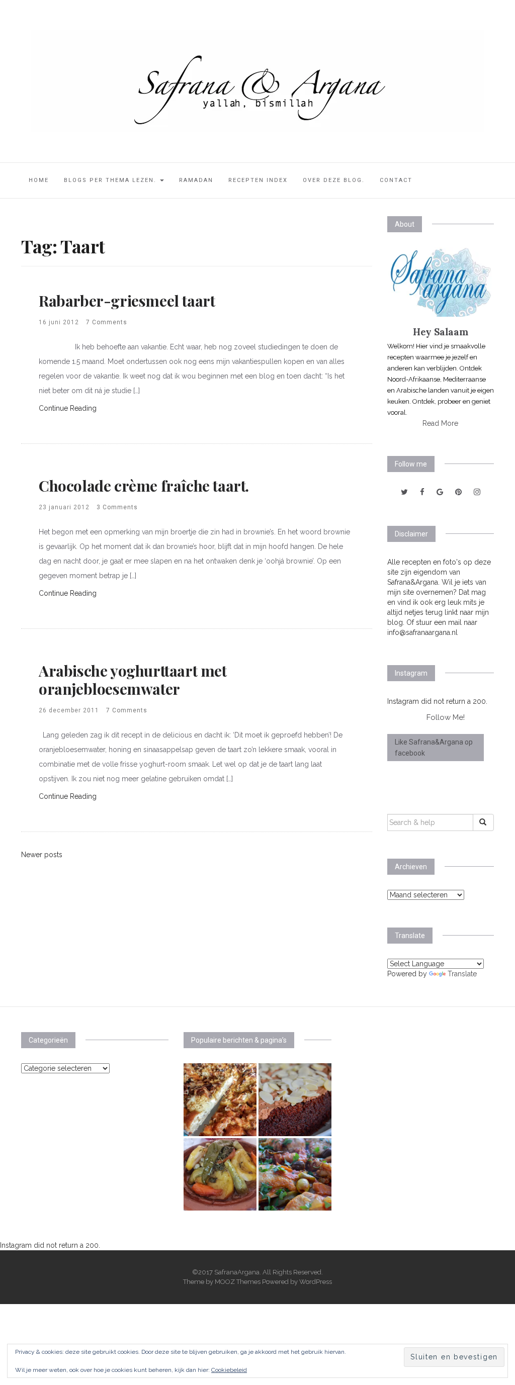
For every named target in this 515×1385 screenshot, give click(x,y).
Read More (440, 423)
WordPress (315, 1281)
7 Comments (106, 322)
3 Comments (117, 507)
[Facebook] (422, 492)
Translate (462, 974)
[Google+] (440, 492)
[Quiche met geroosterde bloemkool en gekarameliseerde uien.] (220, 1099)
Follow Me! (445, 717)
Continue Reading (68, 408)
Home (39, 180)
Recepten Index (258, 180)
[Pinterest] (458, 492)
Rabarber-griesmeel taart (127, 301)
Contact (396, 180)
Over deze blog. (334, 180)
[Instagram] (477, 492)
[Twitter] (404, 492)
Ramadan (196, 180)
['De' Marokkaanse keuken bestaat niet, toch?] (220, 1174)
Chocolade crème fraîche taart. (144, 486)
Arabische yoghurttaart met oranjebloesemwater (133, 680)
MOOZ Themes (238, 1281)
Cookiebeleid (229, 1369)
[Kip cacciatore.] (295, 1174)
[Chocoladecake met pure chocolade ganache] (295, 1099)
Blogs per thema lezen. (111, 180)
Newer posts (41, 855)
